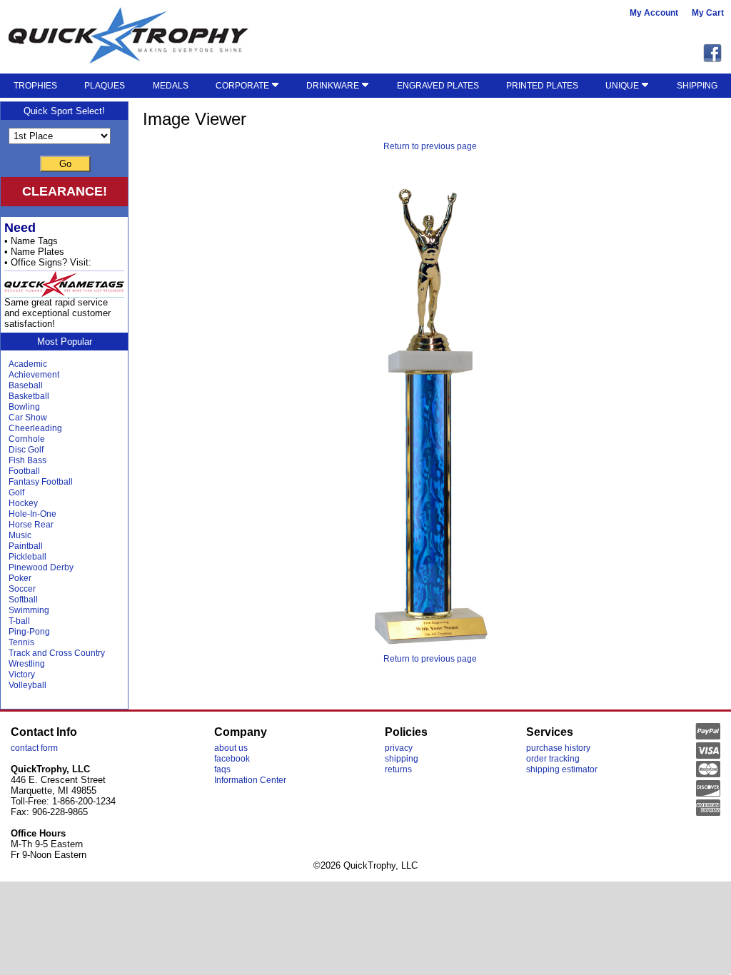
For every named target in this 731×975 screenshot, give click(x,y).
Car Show (28, 418)
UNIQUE (623, 86)
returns (398, 769)
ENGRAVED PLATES (438, 86)
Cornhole (27, 439)
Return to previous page (430, 146)
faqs (222, 769)
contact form (34, 748)
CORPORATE (243, 86)
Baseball (26, 385)
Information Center (250, 780)
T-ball (19, 621)
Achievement (34, 375)
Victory (22, 675)
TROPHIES (35, 86)
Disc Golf (26, 450)
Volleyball (27, 685)
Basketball (29, 396)
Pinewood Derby (41, 567)
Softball (23, 600)
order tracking (553, 759)
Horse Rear (31, 525)
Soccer (22, 589)
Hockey (23, 503)
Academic (28, 364)
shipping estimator (562, 769)
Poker (20, 578)
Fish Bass (27, 460)
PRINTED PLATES (542, 86)
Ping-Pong (29, 632)
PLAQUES (104, 86)
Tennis (21, 642)
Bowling (24, 407)
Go (65, 163)
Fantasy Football (41, 482)
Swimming (29, 610)
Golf (16, 492)
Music (20, 535)
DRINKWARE (333, 86)
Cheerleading (35, 428)
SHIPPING (697, 86)
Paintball (26, 546)
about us (231, 748)
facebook (232, 759)
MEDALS (170, 86)
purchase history (558, 748)
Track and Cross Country (57, 653)
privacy (399, 748)
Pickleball (27, 557)
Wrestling (27, 664)
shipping (401, 759)
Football (24, 471)
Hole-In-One (32, 514)
